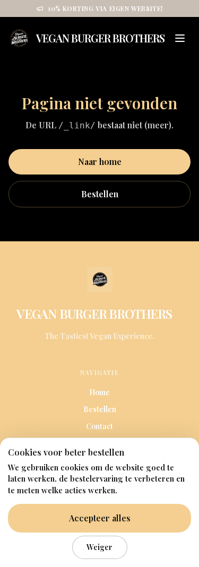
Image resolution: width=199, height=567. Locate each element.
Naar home (100, 161)
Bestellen (99, 193)
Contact (99, 426)
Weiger (99, 547)
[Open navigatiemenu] (180, 38)
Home (99, 392)
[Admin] (179, 313)
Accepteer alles (100, 518)
